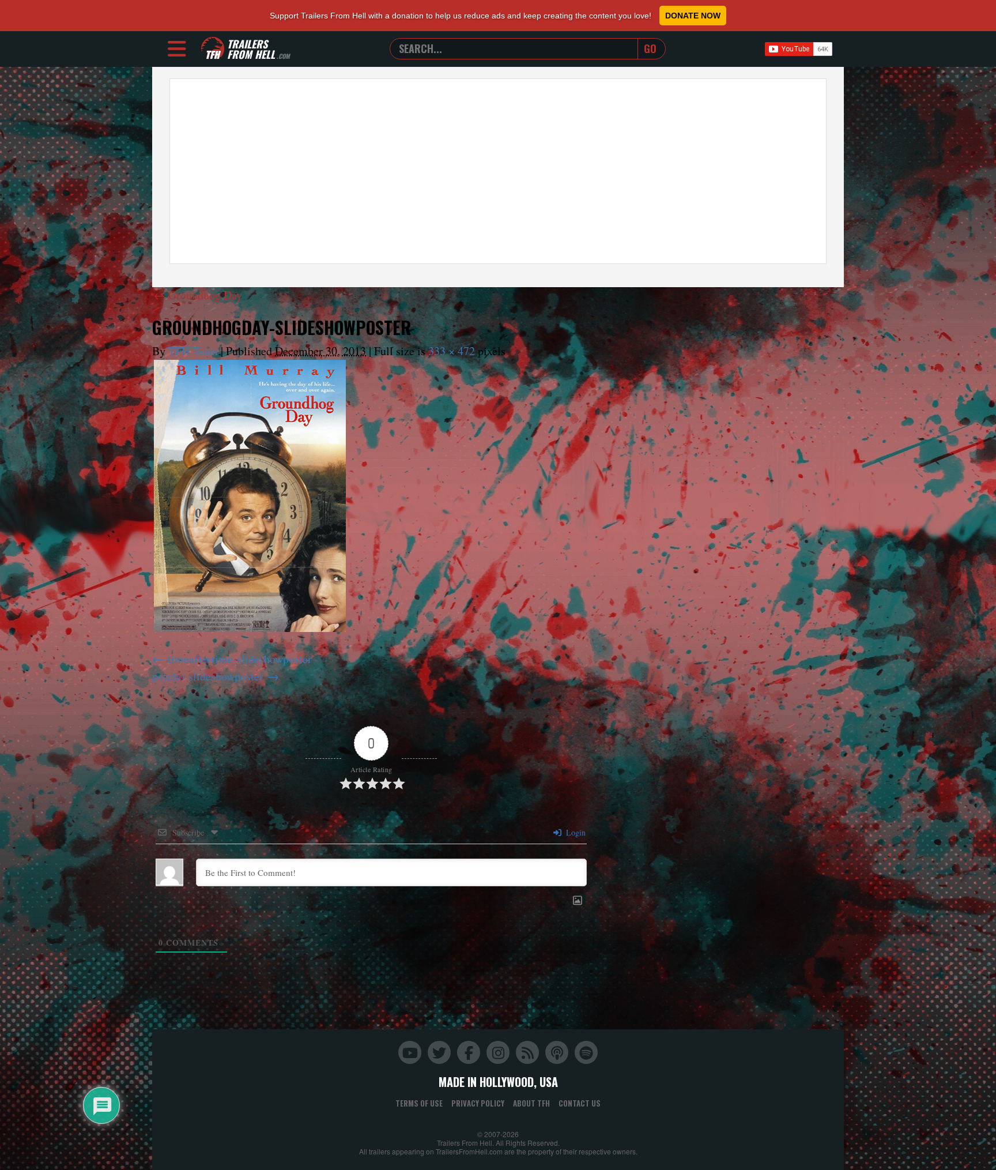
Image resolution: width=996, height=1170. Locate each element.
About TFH (531, 1103)
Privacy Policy (477, 1103)
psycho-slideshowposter (207, 676)
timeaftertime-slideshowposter (240, 659)
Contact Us (580, 1103)
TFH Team (193, 351)
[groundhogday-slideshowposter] (250, 496)
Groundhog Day (198, 295)
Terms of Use (419, 1103)
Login (575, 832)
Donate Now (692, 15)
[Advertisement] (498, 171)
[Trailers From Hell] (212, 49)
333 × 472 (451, 351)
